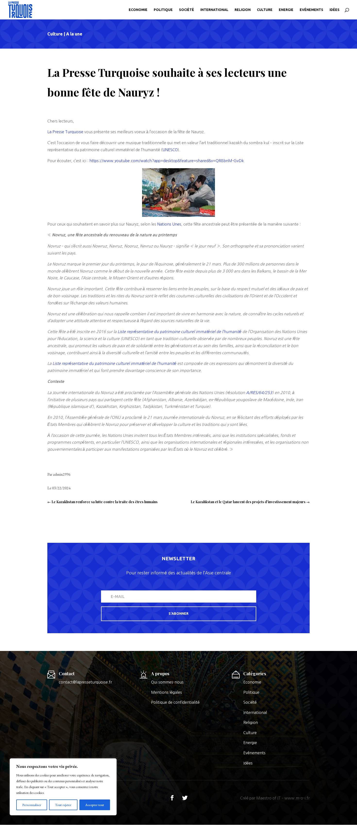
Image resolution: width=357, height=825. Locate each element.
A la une (74, 33)
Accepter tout (94, 805)
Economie (138, 10)
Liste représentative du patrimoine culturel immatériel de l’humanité (179, 332)
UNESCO (170, 150)
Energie (286, 10)
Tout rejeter (63, 805)
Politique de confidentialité (175, 702)
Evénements (311, 10)
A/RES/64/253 (259, 393)
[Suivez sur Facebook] (172, 797)
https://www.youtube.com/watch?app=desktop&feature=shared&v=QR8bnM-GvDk (166, 161)
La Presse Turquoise (65, 132)
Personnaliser (31, 805)
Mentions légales (166, 692)
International (214, 10)
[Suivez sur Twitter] (184, 797)
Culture (264, 10)
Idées (335, 10)
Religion (243, 10)
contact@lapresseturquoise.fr (85, 682)
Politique (163, 10)
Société (186, 10)
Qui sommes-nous (167, 682)
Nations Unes (169, 224)
